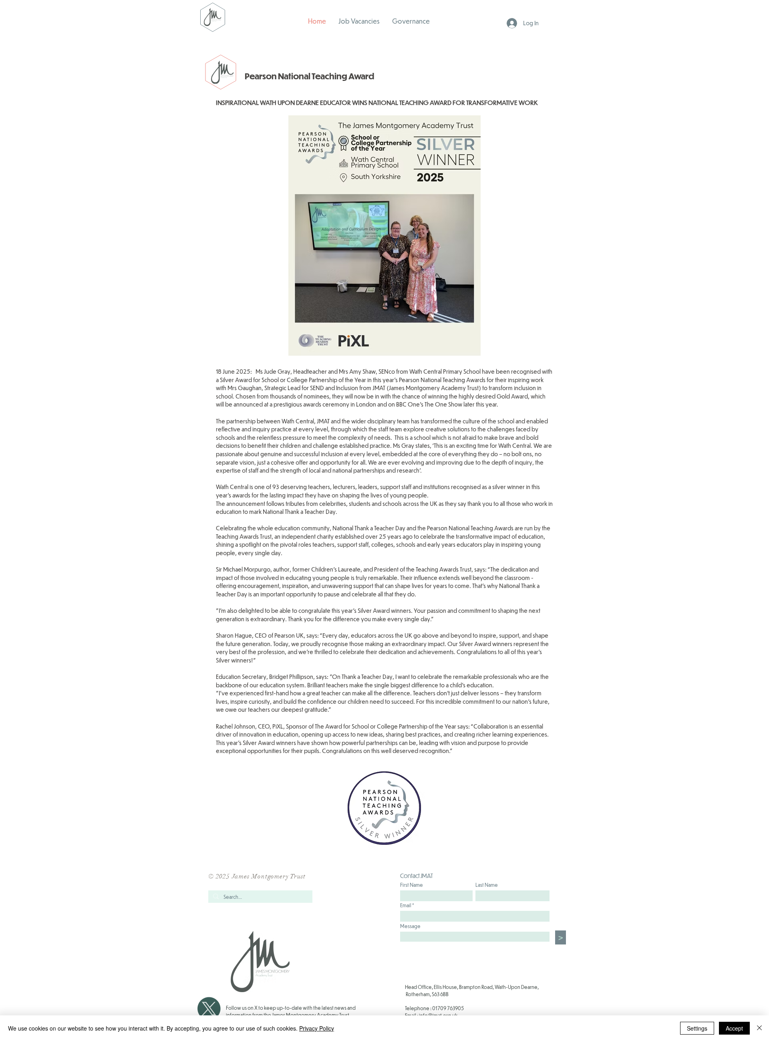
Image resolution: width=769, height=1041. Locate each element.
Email (405, 905)
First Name (411, 884)
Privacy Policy (316, 1028)
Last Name (486, 884)
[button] (411, 21)
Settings (697, 1028)
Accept (734, 1028)
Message (410, 926)
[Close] (759, 1028)
